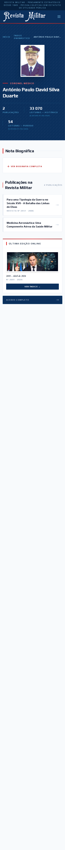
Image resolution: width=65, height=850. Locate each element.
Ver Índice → (32, 286)
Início (6, 37)
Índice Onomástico (22, 36)
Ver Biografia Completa (26, 166)
